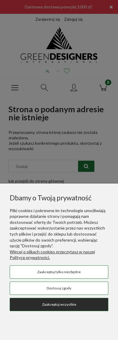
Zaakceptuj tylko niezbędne (59, 272)
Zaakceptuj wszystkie (59, 304)
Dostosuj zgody (59, 288)
